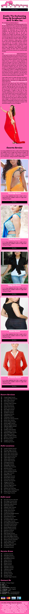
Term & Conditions (6, 604)
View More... (14, 202)
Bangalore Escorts (22, 606)
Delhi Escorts (25, 602)
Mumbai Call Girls (21, 605)
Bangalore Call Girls (23, 609)
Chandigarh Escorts (12, 605)
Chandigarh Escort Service (11, 609)
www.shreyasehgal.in (13, 594)
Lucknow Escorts (6, 608)
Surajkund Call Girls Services (10, 54)
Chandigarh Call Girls (19, 612)
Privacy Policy (14, 604)
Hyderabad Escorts (6, 606)
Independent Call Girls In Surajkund (19, 82)
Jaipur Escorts (22, 611)
